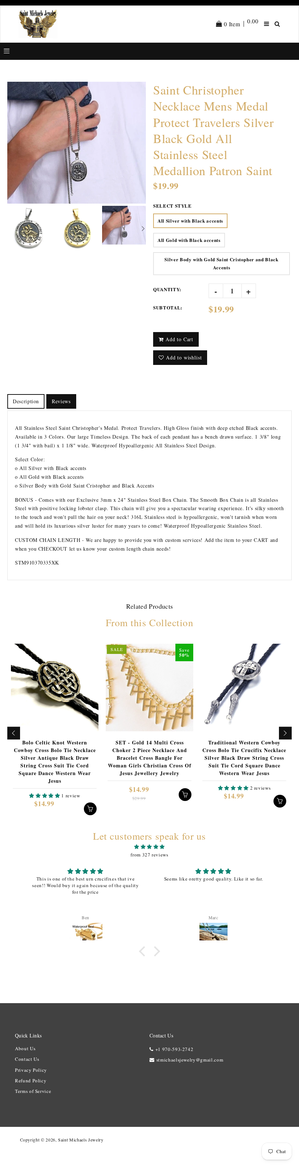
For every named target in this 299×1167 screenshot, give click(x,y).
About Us (25, 1048)
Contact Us (27, 1059)
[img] (149, 847)
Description (26, 401)
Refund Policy (30, 1080)
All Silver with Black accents (190, 220)
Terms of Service (33, 1091)
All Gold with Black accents (189, 239)
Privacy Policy (31, 1070)
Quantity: (167, 289)
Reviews (61, 401)
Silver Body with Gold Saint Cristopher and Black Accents (221, 263)
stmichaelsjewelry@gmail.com (189, 1059)
